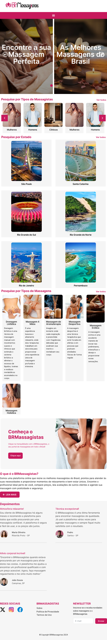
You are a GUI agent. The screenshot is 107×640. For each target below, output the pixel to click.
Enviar (101, 621)
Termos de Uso (44, 615)
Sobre (39, 608)
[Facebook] (20, 609)
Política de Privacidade (48, 611)
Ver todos (101, 100)
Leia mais (11, 494)
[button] (53, 15)
